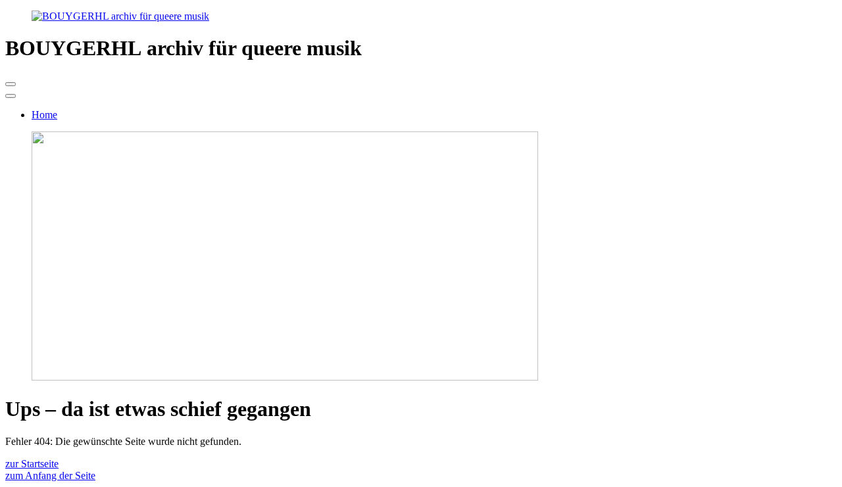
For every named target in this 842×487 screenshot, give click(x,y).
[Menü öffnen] (10, 84)
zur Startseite (32, 463)
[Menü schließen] (10, 96)
